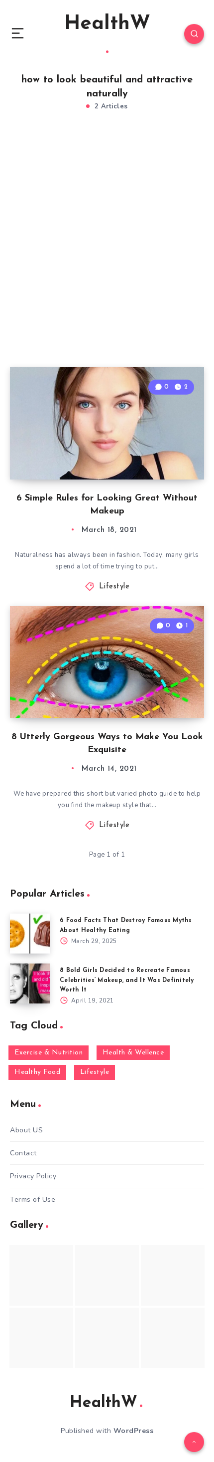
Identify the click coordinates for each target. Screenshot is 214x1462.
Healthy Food (37, 1072)
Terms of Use (32, 1199)
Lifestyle (114, 586)
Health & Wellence (133, 1052)
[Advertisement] (107, 249)
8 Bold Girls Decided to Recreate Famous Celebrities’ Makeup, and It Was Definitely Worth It (127, 980)
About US (26, 1130)
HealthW (107, 24)
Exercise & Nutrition (48, 1052)
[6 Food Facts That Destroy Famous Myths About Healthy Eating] (30, 934)
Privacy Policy (33, 1176)
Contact (23, 1153)
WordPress (133, 1431)
